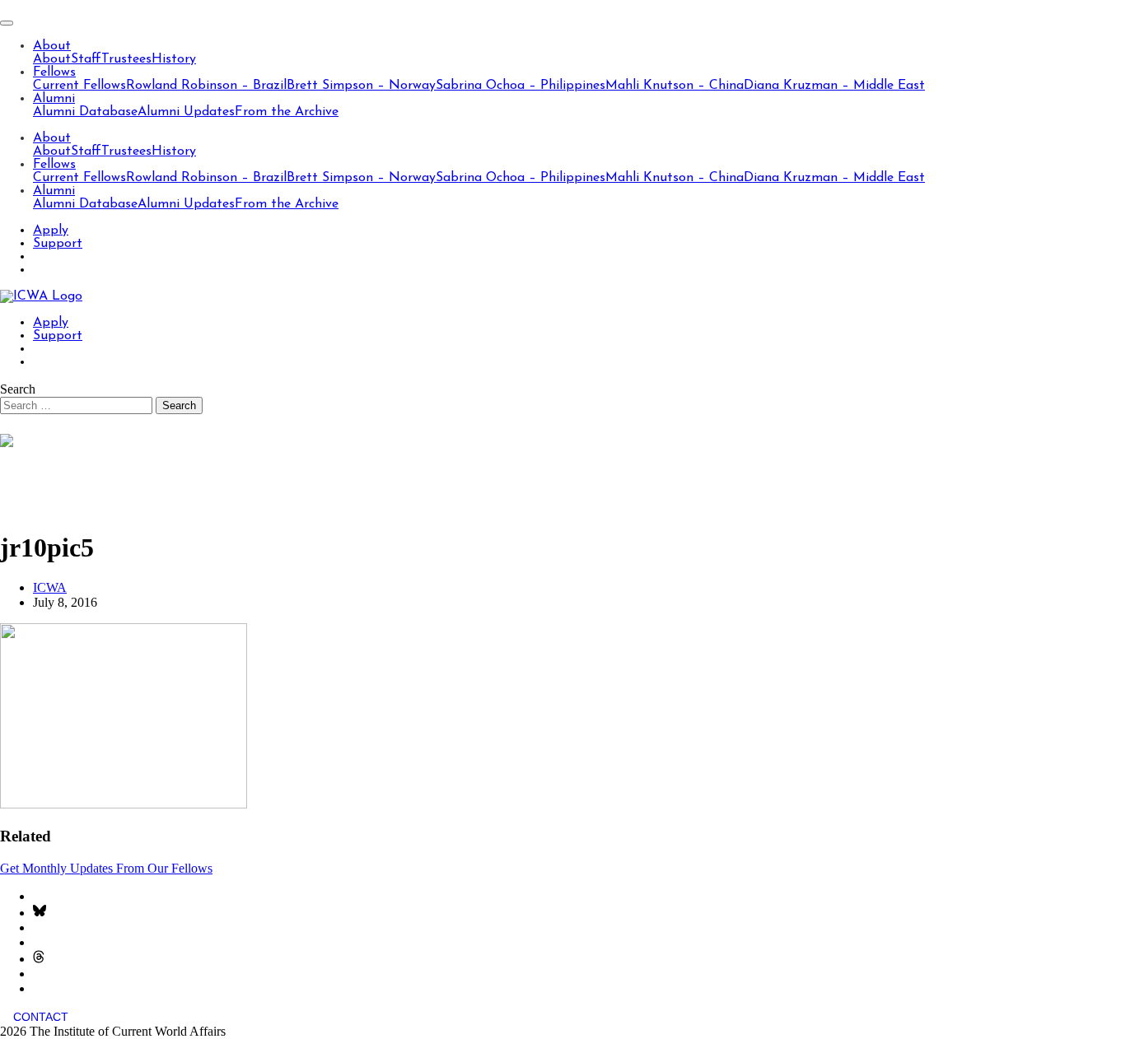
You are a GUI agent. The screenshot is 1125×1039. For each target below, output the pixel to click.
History (174, 59)
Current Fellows (79, 85)
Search (17, 389)
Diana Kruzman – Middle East (834, 85)
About (52, 46)
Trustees (126, 59)
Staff (86, 59)
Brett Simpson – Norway (361, 85)
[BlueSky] (39, 913)
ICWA (50, 587)
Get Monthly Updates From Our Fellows (106, 868)
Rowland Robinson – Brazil (206, 85)
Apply (50, 230)
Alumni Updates (186, 112)
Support (57, 243)
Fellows (54, 72)
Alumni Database (85, 112)
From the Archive (286, 112)
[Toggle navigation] (6, 23)
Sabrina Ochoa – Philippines (520, 85)
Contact (40, 1016)
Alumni (54, 98)
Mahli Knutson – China (674, 85)
